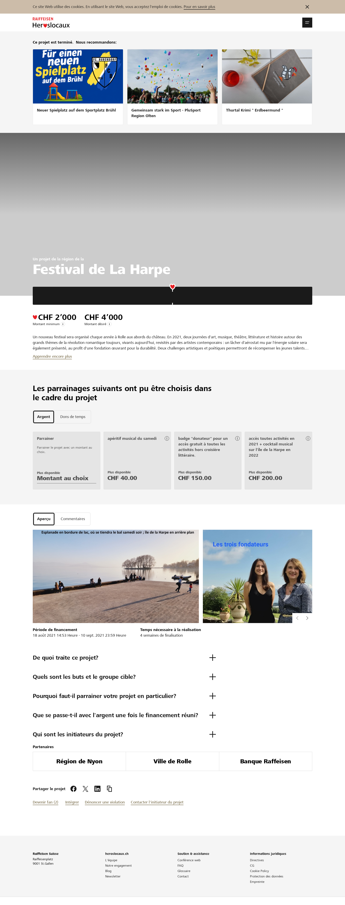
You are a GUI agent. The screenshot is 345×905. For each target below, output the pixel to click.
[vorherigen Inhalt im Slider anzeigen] (307, 618)
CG (252, 865)
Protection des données (266, 876)
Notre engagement (118, 865)
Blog (108, 871)
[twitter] (85, 789)
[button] (307, 23)
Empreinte (257, 882)
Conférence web (188, 860)
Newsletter (113, 876)
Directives (257, 860)
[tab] (43, 416)
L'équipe (111, 860)
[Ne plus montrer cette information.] (307, 7)
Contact (183, 876)
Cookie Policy (259, 871)
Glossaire (183, 871)
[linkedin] (97, 789)
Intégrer (72, 802)
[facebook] (73, 789)
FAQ (180, 865)
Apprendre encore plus (52, 356)
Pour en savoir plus (199, 6)
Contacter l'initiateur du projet (157, 802)
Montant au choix (62, 478)
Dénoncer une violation (105, 802)
